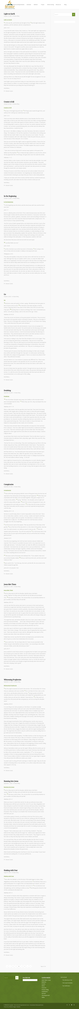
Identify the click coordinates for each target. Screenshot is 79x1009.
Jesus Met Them (10, 584)
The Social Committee (67, 983)
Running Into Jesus (11, 781)
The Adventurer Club (67, 980)
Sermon (44, 993)
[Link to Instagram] (74, 1005)
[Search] (14, 13)
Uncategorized (46, 995)
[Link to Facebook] (69, 1005)
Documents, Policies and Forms (36, 1005)
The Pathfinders (66, 986)
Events (43, 984)
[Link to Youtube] (72, 1005)
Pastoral (44, 987)
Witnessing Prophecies (12, 680)
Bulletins (44, 982)
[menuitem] (7, 4)
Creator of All (9, 102)
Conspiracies (9, 484)
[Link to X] (67, 1005)
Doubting (7, 390)
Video (43, 997)
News (43, 986)
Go (5, 294)
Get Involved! (64, 977)
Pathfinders (45, 991)
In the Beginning (10, 196)
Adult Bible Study (46, 980)
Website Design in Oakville (14, 1006)
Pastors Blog (16, 104)
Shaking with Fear (11, 870)
